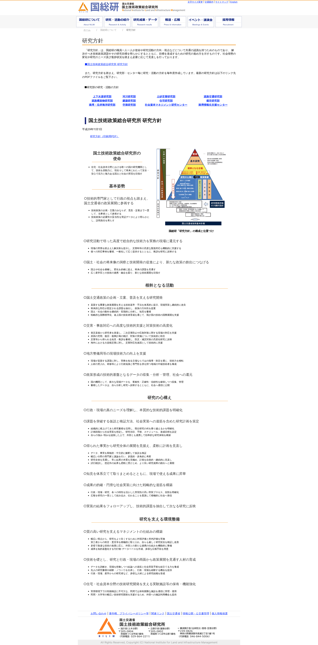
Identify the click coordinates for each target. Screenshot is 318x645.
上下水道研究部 (102, 96)
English (234, 2)
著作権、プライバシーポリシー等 (129, 613)
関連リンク (157, 613)
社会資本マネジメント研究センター (166, 104)
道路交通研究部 (213, 96)
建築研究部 (129, 100)
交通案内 (209, 2)
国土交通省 (173, 613)
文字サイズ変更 (195, 2)
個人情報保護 (220, 613)
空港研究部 (129, 104)
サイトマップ (221, 2)
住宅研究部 (166, 100)
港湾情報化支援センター (213, 104)
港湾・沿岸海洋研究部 (102, 104)
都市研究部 (213, 100)
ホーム (86, 29)
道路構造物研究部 (102, 100)
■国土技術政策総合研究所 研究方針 (106, 64)
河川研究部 (129, 96)
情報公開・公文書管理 (196, 613)
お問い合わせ (98, 613)
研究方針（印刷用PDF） (104, 136)
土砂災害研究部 (166, 96)
